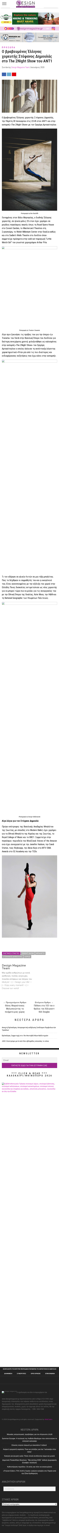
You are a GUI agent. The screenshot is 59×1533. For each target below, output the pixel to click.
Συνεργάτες (21, 1373)
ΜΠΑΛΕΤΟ (40, 953)
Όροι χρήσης (36, 1373)
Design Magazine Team (20, 67)
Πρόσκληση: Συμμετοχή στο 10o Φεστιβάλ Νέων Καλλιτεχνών (25, 1036)
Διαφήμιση (8, 1373)
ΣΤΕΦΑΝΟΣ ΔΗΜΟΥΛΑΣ (12, 957)
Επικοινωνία (50, 1373)
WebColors (48, 1419)
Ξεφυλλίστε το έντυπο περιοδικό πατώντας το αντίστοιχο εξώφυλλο (29, 1369)
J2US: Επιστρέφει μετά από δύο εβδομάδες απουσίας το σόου (25, 1041)
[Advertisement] (29, 1333)
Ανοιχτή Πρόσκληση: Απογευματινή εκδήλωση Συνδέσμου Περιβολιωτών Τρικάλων (29, 1029)
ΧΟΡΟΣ (27, 957)
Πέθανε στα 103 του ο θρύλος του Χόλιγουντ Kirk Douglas (44, 1008)
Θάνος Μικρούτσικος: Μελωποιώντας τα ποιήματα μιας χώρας (15, 1008)
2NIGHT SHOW (28, 953)
